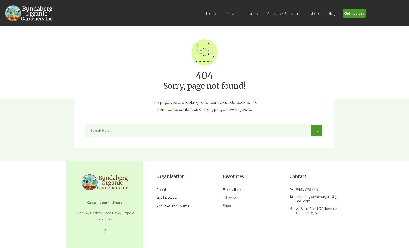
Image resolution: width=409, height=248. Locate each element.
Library (229, 198)
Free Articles (232, 190)
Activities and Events (172, 206)
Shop (227, 206)
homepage (167, 109)
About (161, 190)
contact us (188, 109)
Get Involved (166, 197)
